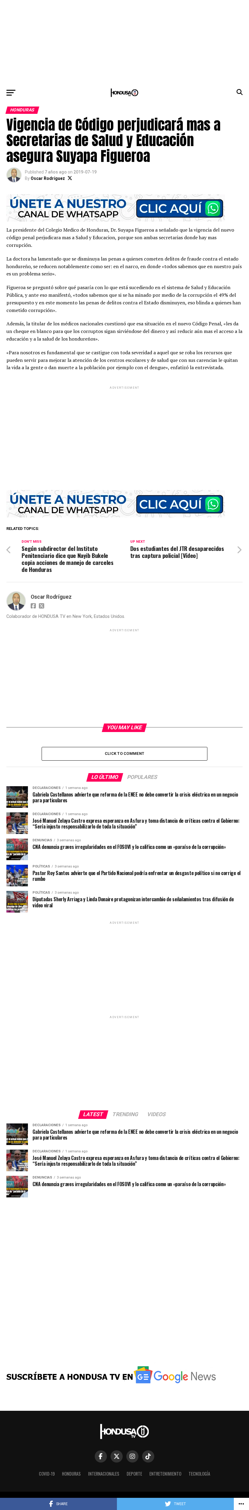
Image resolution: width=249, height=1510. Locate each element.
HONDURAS (71, 1473)
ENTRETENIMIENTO (165, 1473)
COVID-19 (47, 1473)
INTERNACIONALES (103, 1473)
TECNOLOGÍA (199, 1473)
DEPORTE (134, 1473)
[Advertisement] (124, 42)
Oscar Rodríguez (48, 178)
